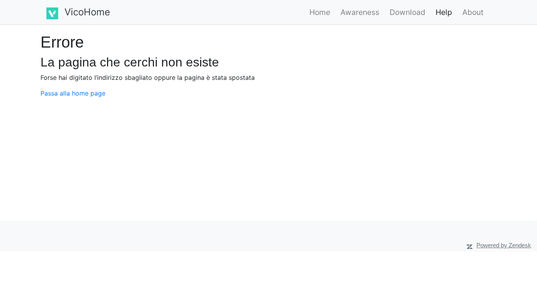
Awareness (359, 12)
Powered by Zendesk (503, 245)
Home (319, 12)
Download (407, 12)
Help (444, 12)
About (473, 12)
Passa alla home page (72, 93)
